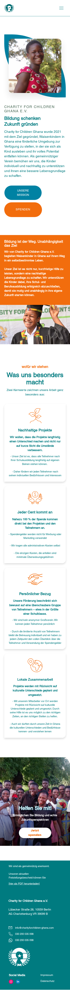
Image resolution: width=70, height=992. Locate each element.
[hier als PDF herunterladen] (24, 883)
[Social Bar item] (11, 982)
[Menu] (61, 8)
